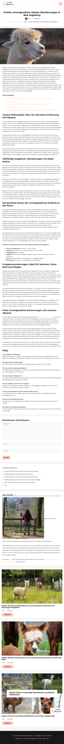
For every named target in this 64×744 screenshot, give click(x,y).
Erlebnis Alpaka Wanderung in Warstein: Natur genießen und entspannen (32, 110)
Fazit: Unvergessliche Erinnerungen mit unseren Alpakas (19, 482)
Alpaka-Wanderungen (50, 559)
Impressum (19, 738)
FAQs (5, 485)
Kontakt (39, 738)
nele (3, 610)
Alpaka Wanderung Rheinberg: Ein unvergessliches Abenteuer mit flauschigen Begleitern (28, 607)
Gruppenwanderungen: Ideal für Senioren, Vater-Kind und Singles (22, 479)
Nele (15, 495)
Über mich (45, 738)
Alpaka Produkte (11, 562)
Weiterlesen (7, 614)
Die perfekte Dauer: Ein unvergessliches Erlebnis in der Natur (21, 477)
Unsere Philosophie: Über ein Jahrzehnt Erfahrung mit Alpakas (21, 471)
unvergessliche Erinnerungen (46, 317)
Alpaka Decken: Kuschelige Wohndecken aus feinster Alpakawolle (28, 716)
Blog (10, 559)
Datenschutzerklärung (29, 738)
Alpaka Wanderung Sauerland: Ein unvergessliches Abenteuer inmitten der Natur (32, 659)
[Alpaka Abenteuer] (8, 3)
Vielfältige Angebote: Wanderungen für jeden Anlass (18, 474)
